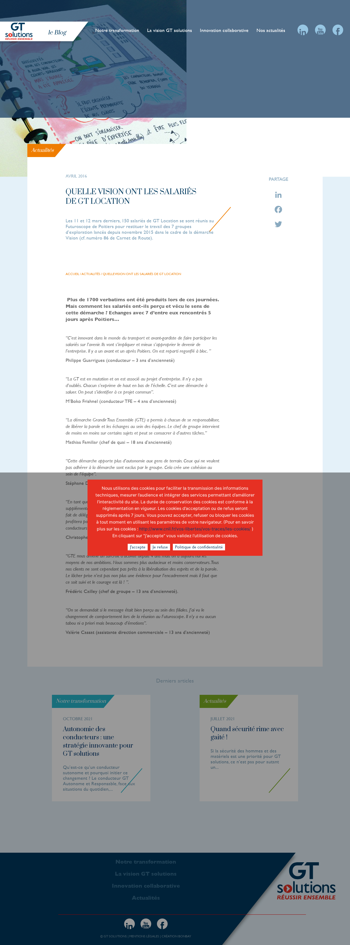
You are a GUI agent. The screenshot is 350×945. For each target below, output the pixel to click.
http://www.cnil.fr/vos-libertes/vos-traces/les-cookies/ (195, 528)
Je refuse (160, 547)
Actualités (90, 274)
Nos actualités (270, 30)
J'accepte (137, 547)
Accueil (72, 274)
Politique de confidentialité (199, 547)
